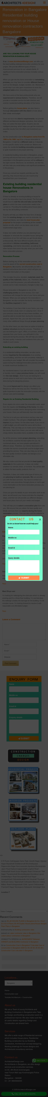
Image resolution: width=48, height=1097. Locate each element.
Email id (11, 548)
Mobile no (12, 537)
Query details (13, 558)
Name (10, 527)
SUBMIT (25, 577)
